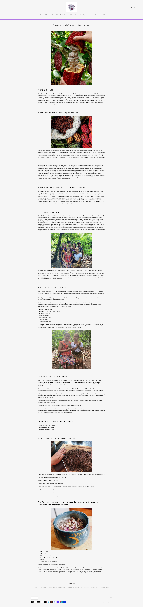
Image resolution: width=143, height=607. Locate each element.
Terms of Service (105, 587)
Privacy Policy (42, 587)
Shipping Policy (95, 587)
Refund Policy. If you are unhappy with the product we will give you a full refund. (69, 587)
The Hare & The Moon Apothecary (97, 601)
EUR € (34, 598)
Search (35, 587)
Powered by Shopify (108, 601)
